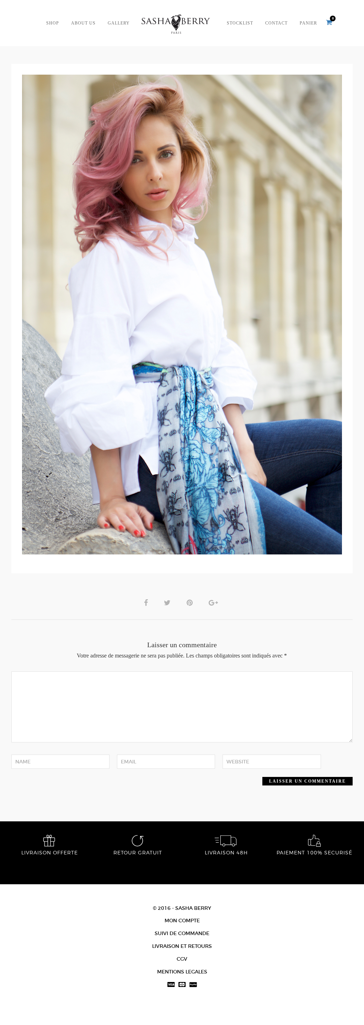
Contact (276, 23)
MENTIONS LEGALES (182, 971)
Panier (308, 23)
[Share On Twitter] (168, 602)
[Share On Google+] (214, 602)
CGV (182, 959)
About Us (83, 23)
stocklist (240, 23)
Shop (52, 23)
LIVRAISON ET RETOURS (182, 946)
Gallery (119, 23)
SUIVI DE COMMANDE (182, 933)
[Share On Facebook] (147, 602)
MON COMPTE (182, 920)
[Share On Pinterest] (191, 602)
